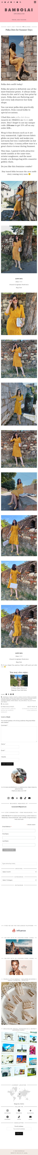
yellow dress (23, 700)
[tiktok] (25, 798)
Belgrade (5, 704)
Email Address (6, 826)
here (2, 666)
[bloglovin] (17, 798)
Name (3, 744)
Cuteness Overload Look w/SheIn (29, 708)
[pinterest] (21, 798)
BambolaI (21, 1151)
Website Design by (19, 1153)
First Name (5, 834)
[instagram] (8, 798)
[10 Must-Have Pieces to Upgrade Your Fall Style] (19, 681)
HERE (20, 281)
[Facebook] (11, 2)
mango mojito (13, 697)
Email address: (19, 1126)
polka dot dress (22, 117)
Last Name (5, 841)
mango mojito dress (24, 697)
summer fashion (6, 699)
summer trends (5, 700)
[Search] (20, 2)
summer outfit (27, 699)
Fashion (18, 26)
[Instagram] (2, 2)
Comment (4, 725)
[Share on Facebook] (6, 694)
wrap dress (14, 700)
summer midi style (17, 699)
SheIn (26, 120)
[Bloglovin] (14, 2)
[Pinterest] (5, 2)
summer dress (32, 698)
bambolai (6, 697)
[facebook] (13, 798)
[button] (35, 2)
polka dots (23, 698)
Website (3, 757)
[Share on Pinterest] (11, 694)
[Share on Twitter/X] (9, 694)
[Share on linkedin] (13, 694)
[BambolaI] (19, 10)
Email (3, 750)
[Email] (17, 2)
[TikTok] (8, 2)
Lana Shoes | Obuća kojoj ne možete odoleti (8, 709)
